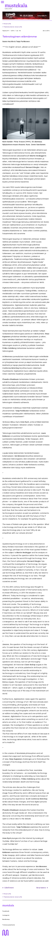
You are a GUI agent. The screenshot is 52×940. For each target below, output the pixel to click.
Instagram (5, 915)
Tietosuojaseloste (8, 925)
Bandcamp (6, 919)
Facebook (5, 911)
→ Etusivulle (6, 23)
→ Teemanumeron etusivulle (12, 27)
